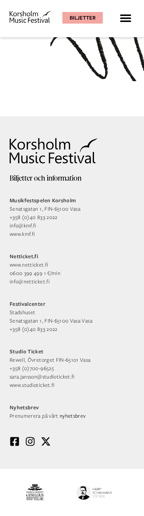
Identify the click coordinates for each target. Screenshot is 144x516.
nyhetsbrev (73, 416)
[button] (125, 18)
